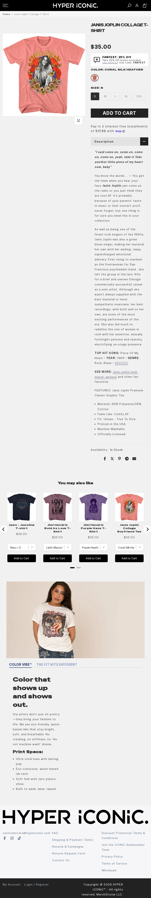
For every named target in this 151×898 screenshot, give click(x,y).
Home (6, 14)
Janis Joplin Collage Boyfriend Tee (129, 528)
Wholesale (109, 870)
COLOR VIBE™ (20, 664)
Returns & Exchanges (68, 847)
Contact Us (60, 860)
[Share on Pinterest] (119, 458)
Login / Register (36, 884)
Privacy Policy (112, 856)
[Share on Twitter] (112, 458)
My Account (12, 884)
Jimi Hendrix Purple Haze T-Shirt (93, 528)
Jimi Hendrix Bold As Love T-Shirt (57, 528)
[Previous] (3, 529)
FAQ (55, 833)
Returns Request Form (68, 853)
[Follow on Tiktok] (19, 838)
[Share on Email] (134, 458)
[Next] (147, 529)
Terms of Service (114, 863)
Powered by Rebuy (75, 572)
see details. (109, 62)
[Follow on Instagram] (12, 838)
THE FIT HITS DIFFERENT (56, 664)
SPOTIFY (121, 363)
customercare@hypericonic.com (26, 833)
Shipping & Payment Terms (72, 840)
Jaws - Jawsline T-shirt (22, 526)
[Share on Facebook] (105, 458)
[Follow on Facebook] (4, 838)
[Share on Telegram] (127, 458)
